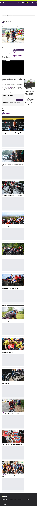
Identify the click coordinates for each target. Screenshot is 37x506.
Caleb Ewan (3, 53)
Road (3, 110)
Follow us (18, 26)
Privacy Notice (4, 102)
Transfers (23, 15)
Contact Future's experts (13, 499)
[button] (35, 2)
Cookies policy (28, 499)
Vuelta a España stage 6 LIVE (10, 15)
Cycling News (6, 22)
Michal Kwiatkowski (9, 87)
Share (3, 26)
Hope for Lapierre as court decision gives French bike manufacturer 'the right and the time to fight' (30, 94)
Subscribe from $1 (28, 15)
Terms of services (11, 101)
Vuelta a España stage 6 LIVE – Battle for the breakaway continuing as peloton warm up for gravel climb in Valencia (30, 103)
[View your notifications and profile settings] (32, 2)
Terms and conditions (4, 499)
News (2, 22)
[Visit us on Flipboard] (23, 2)
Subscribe (26, 2)
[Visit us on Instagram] (21, 2)
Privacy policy (20, 499)
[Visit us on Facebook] (18, 2)
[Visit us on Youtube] (22, 2)
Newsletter (22, 26)
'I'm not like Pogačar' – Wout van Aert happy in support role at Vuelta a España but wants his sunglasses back (30, 99)
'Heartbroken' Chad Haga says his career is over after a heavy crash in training (30, 85)
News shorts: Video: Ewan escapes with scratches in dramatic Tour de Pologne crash (17, 54)
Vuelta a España (18, 15)
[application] (13, 67)
